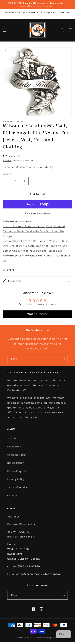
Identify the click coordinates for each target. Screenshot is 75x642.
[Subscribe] (64, 359)
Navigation (14, 446)
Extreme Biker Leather (33, 638)
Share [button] (10, 269)
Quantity (8, 174)
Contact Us (14, 495)
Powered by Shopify (50, 638)
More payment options (37, 213)
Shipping (7, 160)
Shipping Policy (17, 454)
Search (11, 438)
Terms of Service (17, 487)
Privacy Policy (16, 479)
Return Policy (15, 462)
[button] (5, 30)
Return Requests (17, 471)
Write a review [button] (37, 314)
